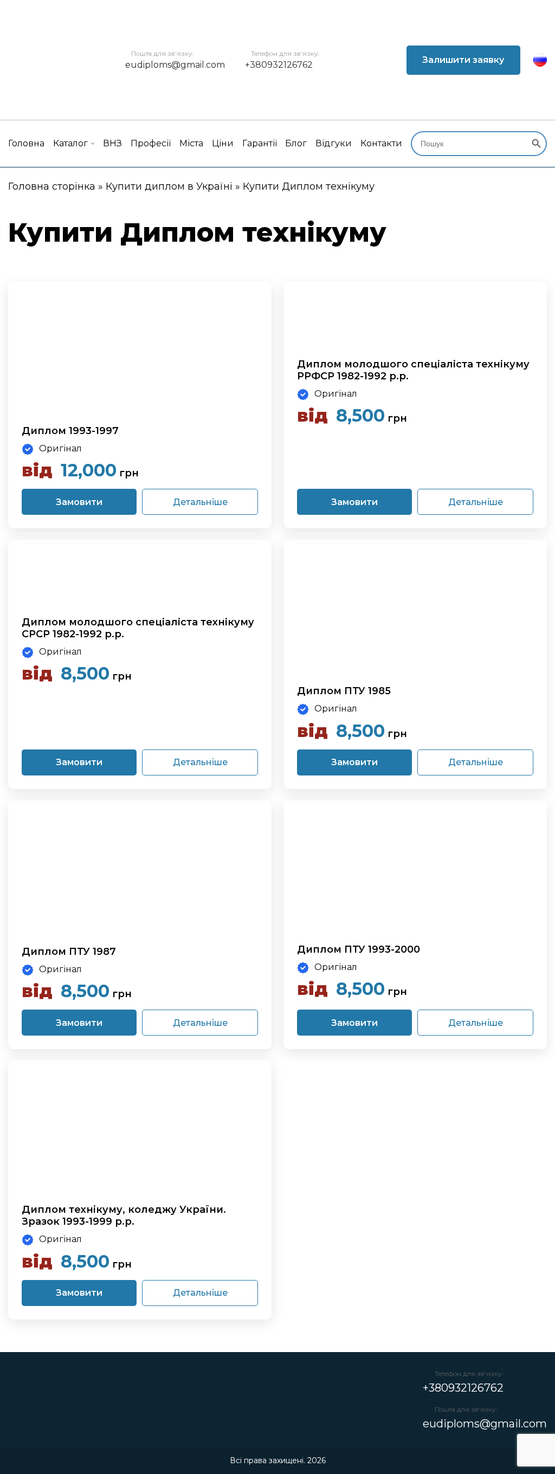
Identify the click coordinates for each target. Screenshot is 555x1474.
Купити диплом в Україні (169, 186)
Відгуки (333, 143)
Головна (26, 143)
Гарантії (259, 143)
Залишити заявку (463, 60)
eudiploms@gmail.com (175, 65)
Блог (296, 143)
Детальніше (200, 502)
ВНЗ (112, 143)
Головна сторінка (51, 186)
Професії (151, 143)
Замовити (79, 502)
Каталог (70, 143)
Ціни (223, 143)
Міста (191, 143)
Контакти (381, 143)
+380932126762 (279, 65)
